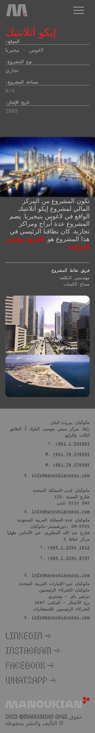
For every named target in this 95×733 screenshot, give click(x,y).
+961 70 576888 (71, 453)
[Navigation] (16, 10)
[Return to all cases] (83, 10)
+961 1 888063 (72, 443)
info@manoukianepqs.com (61, 475)
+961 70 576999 (71, 464)
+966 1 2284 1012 (69, 547)
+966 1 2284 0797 (69, 557)
